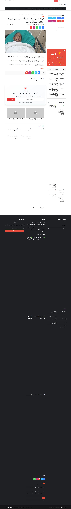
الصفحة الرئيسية (63, 8)
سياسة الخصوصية (16, 507)
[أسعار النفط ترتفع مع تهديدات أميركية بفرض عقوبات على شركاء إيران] (61, 80)
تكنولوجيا (36, 8)
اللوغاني (43, 226)
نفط (58, 8)
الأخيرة (56, 69)
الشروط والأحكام (10, 507)
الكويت (35, 224)
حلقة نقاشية (33, 226)
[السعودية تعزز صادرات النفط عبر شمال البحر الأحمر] (61, 85)
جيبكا (37, 226)
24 (43, 498)
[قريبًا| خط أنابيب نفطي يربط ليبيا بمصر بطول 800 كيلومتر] (42, 317)
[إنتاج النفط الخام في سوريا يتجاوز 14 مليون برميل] (38, 167)
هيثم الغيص (43, 229)
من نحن (24, 507)
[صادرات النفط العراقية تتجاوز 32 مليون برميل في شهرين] (42, 433)
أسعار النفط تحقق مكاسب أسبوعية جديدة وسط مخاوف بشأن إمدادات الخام (53, 89)
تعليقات (50, 69)
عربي (38, 14)
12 (38, 493)
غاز (55, 8)
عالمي (52, 312)
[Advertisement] (56, 37)
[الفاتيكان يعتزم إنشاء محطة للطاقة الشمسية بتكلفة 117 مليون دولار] (61, 95)
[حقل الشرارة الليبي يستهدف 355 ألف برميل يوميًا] (12, 131)
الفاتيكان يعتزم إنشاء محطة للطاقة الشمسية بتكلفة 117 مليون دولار (54, 94)
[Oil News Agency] (63, 4)
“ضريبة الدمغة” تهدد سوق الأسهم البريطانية (52, 195)
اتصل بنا (6, 507)
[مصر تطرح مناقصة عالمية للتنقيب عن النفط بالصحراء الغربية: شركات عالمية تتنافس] (29, 355)
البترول (44, 222)
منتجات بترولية (45, 8)
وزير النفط (43, 231)
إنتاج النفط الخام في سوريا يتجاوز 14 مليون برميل (38, 208)
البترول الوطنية (34, 222)
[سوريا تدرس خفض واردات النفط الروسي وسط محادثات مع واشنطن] (35, 355)
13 (35, 493)
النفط (40, 226)
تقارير (40, 8)
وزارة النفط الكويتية (33, 229)
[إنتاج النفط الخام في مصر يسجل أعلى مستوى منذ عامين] (35, 396)
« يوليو (44, 502)
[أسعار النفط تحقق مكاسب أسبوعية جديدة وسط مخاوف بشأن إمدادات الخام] (61, 90)
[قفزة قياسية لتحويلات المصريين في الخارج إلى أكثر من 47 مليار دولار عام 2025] (60, 107)
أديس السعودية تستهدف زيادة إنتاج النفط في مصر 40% (26, 136)
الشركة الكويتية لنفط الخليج (41, 224)
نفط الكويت (28, 227)
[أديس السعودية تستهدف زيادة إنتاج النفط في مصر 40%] (25, 131)
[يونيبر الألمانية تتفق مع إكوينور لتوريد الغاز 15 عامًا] (52, 144)
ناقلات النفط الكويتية (34, 227)
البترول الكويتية (39, 222)
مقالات (26, 8)
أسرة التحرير (64, 311)
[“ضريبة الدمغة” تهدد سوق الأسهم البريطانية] (52, 191)
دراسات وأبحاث (31, 8)
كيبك (30, 226)
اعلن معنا (21, 507)
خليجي (55, 312)
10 (43, 493)
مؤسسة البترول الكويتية (41, 227)
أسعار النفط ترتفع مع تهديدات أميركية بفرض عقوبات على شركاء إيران (53, 79)
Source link (42, 68)
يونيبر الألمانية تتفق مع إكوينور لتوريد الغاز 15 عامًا (52, 185)
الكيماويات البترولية (30, 224)
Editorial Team (35, 24)
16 (27, 493)
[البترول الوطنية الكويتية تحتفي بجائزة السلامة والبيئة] (61, 75)
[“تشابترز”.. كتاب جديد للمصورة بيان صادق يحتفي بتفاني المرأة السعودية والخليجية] (29, 433)
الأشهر (63, 69)
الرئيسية (42, 14)
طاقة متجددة (51, 8)
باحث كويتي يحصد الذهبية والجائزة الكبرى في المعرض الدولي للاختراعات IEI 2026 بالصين (60, 198)
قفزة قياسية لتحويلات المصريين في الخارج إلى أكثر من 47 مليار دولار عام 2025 (60, 112)
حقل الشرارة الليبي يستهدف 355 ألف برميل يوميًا (12, 136)
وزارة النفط (38, 229)
